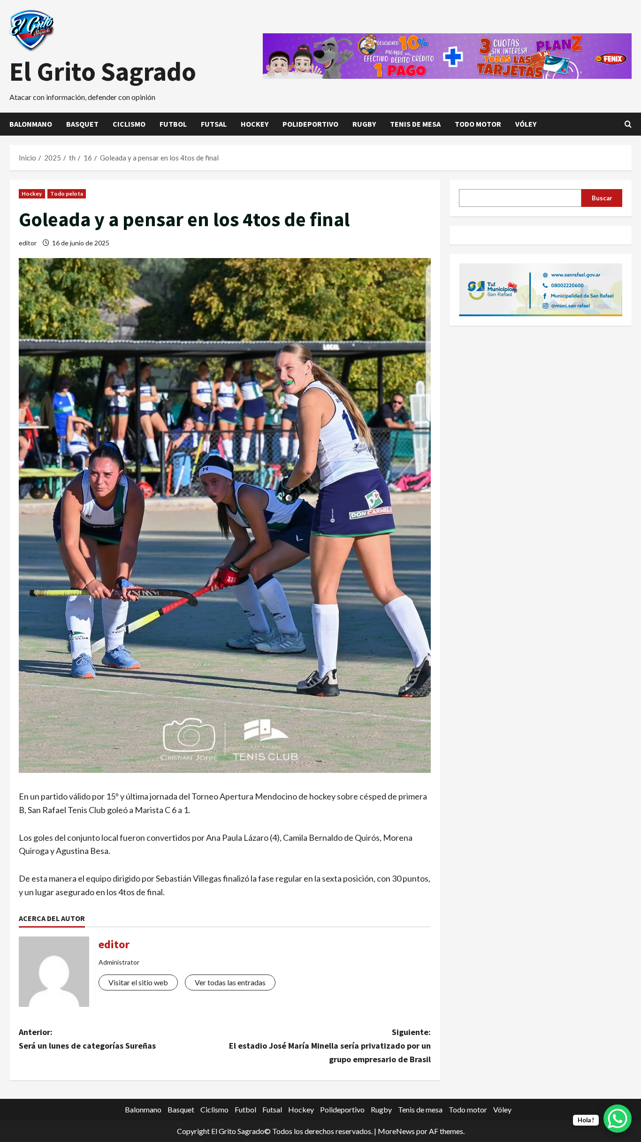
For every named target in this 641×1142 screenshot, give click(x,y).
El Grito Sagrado (102, 71)
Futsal (214, 124)
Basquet (82, 124)
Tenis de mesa (415, 124)
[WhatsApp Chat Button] (617, 1118)
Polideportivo (310, 124)
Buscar (602, 197)
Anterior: (87, 1039)
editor (28, 243)
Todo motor (478, 124)
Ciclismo (129, 124)
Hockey (254, 124)
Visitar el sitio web (138, 982)
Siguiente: (330, 1046)
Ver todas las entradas (230, 982)
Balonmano (30, 124)
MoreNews (396, 1131)
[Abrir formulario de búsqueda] (628, 124)
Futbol (173, 124)
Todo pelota (66, 193)
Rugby (364, 124)
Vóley (525, 124)
